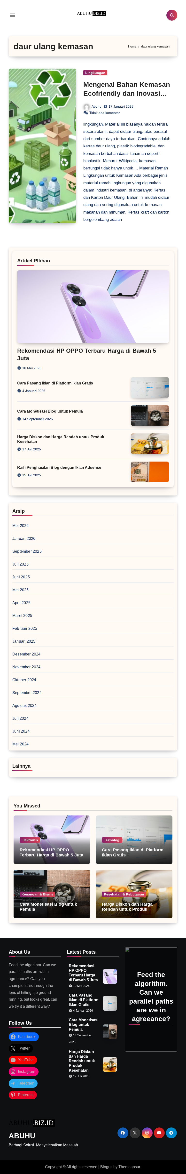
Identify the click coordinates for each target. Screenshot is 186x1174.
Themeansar (129, 1167)
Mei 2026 (20, 526)
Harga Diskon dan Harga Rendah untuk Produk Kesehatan (127, 909)
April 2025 (21, 603)
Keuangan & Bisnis (37, 894)
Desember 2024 (26, 654)
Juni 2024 (21, 731)
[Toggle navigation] (12, 15)
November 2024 (26, 667)
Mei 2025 (20, 590)
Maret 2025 (22, 616)
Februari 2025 (24, 628)
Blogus (106, 1167)
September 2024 (27, 693)
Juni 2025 (21, 577)
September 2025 (27, 551)
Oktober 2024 (24, 680)
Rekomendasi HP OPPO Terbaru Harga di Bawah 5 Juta (51, 852)
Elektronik (30, 840)
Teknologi (112, 840)
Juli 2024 (20, 718)
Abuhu (96, 106)
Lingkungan (95, 73)
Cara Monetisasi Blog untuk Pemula (50, 411)
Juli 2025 (20, 564)
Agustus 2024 (24, 705)
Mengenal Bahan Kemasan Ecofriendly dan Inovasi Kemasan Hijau (126, 93)
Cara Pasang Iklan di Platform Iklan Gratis (55, 383)
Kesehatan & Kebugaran (124, 894)
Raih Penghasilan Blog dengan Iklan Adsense (59, 467)
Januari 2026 (23, 538)
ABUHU (22, 1136)
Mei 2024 (20, 744)
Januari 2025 (23, 641)
